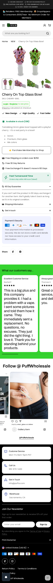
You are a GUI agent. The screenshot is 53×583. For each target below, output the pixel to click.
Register (14, 104)
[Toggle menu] (3, 25)
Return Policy (8, 568)
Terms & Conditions (27, 568)
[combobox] (26, 33)
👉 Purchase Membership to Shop (26, 150)
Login (5, 104)
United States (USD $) (15, 547)
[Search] (47, 33)
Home (5, 41)
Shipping (6, 108)
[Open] (6, 577)
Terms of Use (35, 531)
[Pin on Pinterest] (20, 252)
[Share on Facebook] (13, 252)
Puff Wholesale (16, 578)
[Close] (48, 175)
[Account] (44, 25)
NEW (13, 41)
